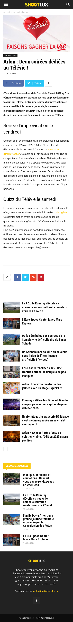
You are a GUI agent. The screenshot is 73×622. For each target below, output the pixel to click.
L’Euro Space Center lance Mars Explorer (36, 537)
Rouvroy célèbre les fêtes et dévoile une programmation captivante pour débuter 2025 (45, 404)
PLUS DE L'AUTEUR (44, 294)
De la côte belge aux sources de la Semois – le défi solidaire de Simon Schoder (44, 339)
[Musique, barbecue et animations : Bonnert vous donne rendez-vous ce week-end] (11, 479)
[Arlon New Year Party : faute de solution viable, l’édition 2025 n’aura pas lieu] (11, 437)
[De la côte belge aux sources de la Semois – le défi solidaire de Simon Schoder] (11, 340)
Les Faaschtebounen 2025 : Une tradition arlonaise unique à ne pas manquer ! (44, 372)
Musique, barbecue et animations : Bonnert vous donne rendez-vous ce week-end (38, 480)
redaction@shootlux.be (46, 591)
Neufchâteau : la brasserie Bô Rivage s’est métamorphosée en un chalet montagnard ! (45, 420)
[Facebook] (36, 600)
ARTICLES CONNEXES (17, 294)
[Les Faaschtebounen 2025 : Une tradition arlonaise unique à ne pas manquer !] (11, 372)
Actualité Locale (10, 56)
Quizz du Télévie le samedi (29, 199)
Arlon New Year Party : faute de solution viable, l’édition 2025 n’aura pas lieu (45, 436)
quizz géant (61, 212)
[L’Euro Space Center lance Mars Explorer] (11, 323)
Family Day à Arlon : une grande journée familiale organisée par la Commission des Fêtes (38, 520)
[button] (68, 4)
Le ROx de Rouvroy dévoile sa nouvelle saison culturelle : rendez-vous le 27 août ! (44, 307)
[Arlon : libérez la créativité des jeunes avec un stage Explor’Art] (11, 388)
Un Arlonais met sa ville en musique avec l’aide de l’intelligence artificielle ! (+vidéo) (44, 355)
